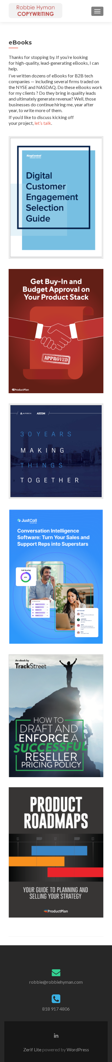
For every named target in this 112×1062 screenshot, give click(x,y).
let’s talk (42, 123)
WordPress (77, 1049)
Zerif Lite (32, 1049)
